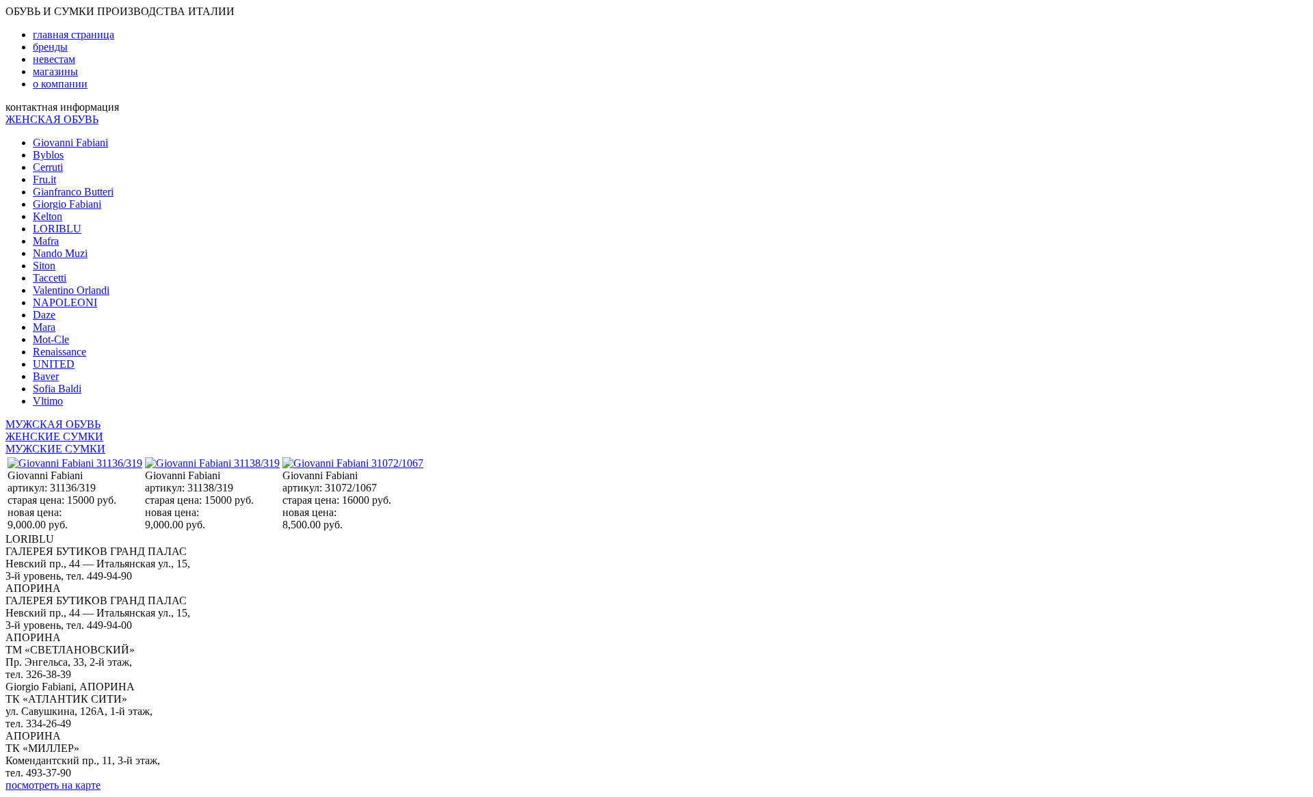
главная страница (73, 34)
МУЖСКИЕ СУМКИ (55, 449)
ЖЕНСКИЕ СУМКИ (54, 436)
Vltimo (48, 401)
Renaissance (59, 351)
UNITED (54, 364)
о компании (60, 84)
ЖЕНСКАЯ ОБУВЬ (51, 119)
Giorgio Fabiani (67, 204)
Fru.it (44, 179)
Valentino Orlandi (71, 290)
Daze (44, 315)
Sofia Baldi (57, 388)
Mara (44, 327)
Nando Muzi (60, 253)
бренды (50, 47)
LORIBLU (57, 228)
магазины (55, 71)
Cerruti (48, 167)
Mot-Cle (51, 339)
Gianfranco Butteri (73, 192)
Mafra (46, 241)
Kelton (47, 216)
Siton (44, 265)
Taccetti (49, 278)
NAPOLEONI (65, 302)
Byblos (48, 155)
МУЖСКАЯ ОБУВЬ (53, 424)
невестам (54, 59)
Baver (46, 376)
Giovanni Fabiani (70, 142)
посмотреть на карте (53, 785)
